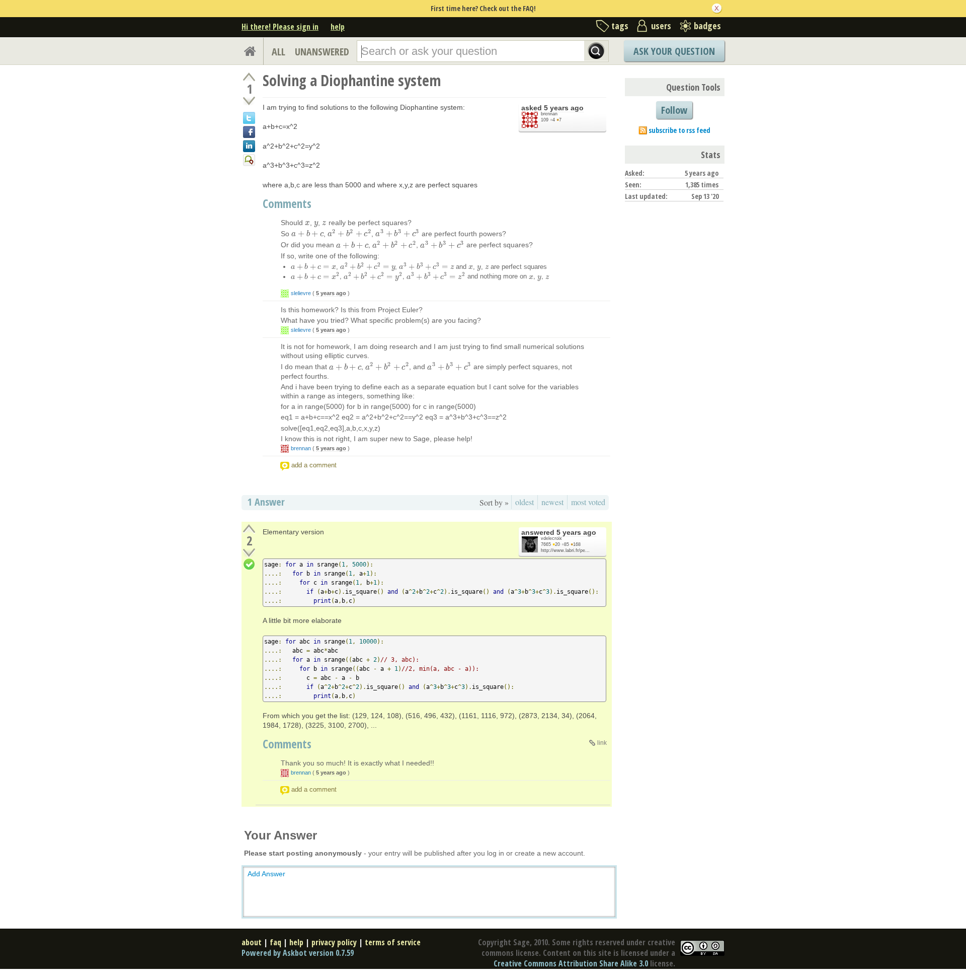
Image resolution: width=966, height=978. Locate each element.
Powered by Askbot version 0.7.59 (298, 952)
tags (619, 26)
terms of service (393, 942)
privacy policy (334, 942)
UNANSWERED (322, 51)
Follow (674, 110)
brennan (549, 113)
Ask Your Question (674, 51)
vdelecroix (551, 538)
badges (707, 26)
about (252, 942)
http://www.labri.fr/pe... (565, 550)
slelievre (301, 293)
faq (275, 942)
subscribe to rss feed (679, 130)
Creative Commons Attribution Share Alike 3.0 (571, 963)
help (338, 26)
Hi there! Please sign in (280, 26)
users (661, 26)
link (602, 742)
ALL (278, 51)
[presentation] (307, 223)
